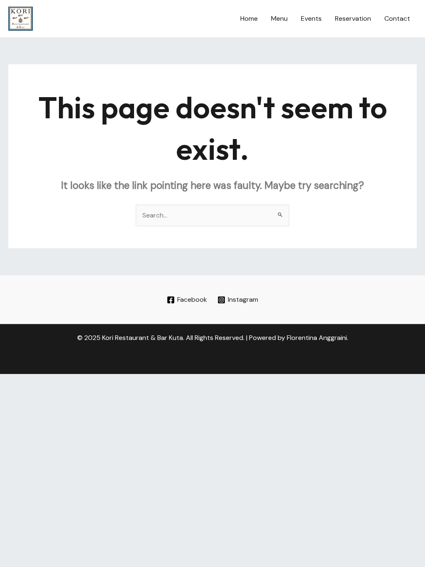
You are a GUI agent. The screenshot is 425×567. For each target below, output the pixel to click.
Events (311, 18)
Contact (397, 18)
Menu (279, 18)
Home (249, 18)
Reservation (353, 18)
